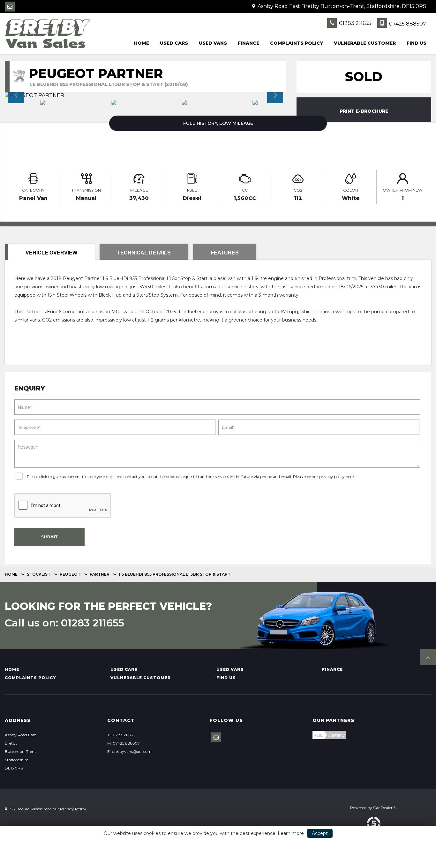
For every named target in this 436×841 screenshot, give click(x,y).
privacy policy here (336, 476)
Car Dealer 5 (384, 807)
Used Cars (174, 43)
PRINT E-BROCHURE (364, 111)
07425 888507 (407, 24)
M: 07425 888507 (123, 743)
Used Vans (213, 43)
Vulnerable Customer (365, 43)
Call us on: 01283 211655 (64, 623)
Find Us (416, 43)
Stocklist (38, 574)
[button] (428, 657)
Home (141, 43)
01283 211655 (354, 23)
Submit (49, 537)
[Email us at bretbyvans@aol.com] (10, 6)
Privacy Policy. (73, 809)
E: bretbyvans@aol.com (129, 751)
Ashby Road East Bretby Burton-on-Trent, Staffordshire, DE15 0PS (341, 6)
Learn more (291, 833)
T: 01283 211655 (120, 734)
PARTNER (99, 574)
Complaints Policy (296, 43)
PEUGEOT (70, 574)
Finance (248, 43)
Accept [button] (320, 833)
